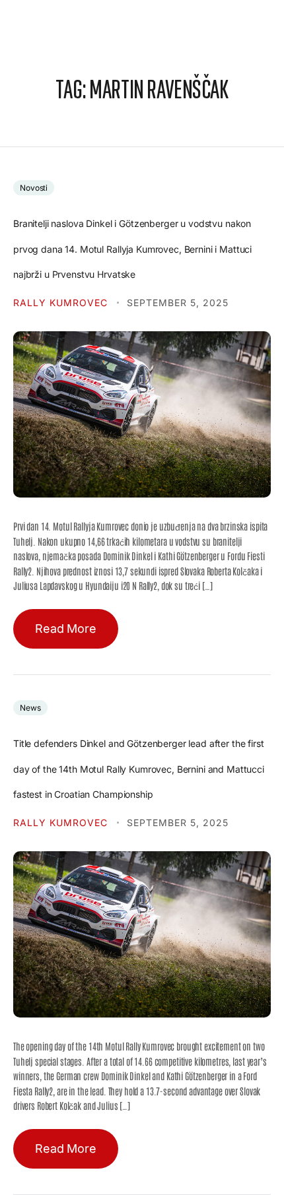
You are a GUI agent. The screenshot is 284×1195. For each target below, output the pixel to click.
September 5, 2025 (178, 302)
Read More (65, 628)
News (30, 708)
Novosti (34, 188)
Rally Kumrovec (62, 302)
